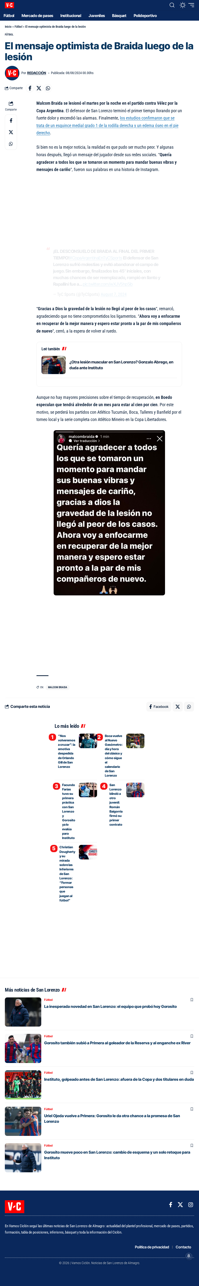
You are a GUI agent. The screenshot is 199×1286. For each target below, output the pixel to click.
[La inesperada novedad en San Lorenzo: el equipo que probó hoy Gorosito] (23, 1012)
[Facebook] (171, 1204)
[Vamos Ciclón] (9, 5)
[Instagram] (190, 1204)
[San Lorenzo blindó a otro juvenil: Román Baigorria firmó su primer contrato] (135, 790)
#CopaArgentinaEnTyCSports (95, 257)
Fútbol (18, 26)
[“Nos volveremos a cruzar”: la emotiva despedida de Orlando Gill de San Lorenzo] (88, 741)
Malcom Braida (57, 687)
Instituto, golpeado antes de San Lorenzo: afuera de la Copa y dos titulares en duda (119, 1079)
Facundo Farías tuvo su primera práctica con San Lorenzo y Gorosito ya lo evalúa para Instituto (68, 811)
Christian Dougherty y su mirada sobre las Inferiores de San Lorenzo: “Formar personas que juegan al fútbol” (67, 873)
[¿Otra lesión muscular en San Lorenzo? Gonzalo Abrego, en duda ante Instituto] (53, 365)
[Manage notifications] (189, 1256)
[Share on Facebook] (30, 88)
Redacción (36, 73)
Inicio (8, 26)
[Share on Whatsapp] (48, 88)
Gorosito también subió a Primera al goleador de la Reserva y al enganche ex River (117, 1042)
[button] (172, 5)
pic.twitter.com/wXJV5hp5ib (108, 284)
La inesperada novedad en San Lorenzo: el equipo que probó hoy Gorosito (110, 1006)
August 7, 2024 (114, 294)
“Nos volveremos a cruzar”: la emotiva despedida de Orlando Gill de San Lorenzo (66, 751)
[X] (180, 1204)
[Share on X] (39, 88)
